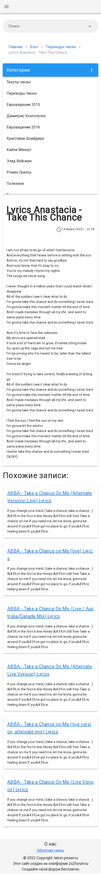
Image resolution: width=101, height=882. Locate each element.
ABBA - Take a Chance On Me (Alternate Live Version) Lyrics (49, 670)
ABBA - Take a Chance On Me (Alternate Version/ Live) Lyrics (49, 496)
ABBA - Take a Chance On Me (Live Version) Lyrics (50, 785)
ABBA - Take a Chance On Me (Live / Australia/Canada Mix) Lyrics (50, 612)
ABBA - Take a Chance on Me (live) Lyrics (50, 554)
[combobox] (50, 26)
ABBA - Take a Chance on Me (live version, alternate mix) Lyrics (49, 728)
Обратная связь (50, 850)
